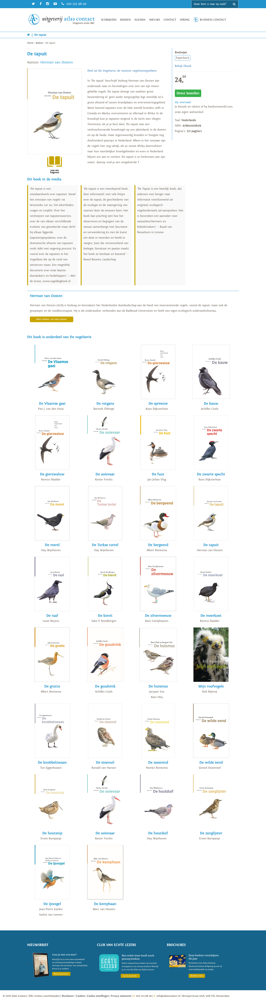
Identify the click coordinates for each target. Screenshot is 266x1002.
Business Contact (213, 20)
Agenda (139, 20)
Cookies (80, 996)
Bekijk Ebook (183, 66)
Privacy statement (121, 996)
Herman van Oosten (56, 62)
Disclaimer (68, 996)
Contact (170, 20)
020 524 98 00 (75, 4)
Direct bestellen (188, 93)
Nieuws (154, 20)
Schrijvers (109, 20)
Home (30, 43)
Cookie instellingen (98, 996)
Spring (185, 20)
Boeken (125, 20)
